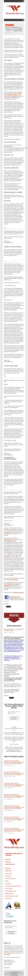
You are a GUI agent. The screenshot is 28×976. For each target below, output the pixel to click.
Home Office (8, 883)
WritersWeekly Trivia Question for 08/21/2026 (14, 629)
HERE (11, 575)
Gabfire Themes (14, 975)
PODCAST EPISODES (10, 878)
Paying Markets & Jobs (10, 891)
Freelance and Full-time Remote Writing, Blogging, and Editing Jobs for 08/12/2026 (14, 773)
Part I (6, 50)
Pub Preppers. (7, 954)
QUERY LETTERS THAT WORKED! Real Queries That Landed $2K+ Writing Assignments (13, 95)
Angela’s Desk (8, 873)
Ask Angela (15, 579)
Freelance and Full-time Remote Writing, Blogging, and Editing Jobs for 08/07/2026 (14, 784)
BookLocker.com (12, 541)
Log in (6, 973)
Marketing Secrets (9, 893)
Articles (7, 881)
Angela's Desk (9, 25)
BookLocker (7, 549)
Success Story (8, 898)
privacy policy (7, 967)
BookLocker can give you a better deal (12, 584)
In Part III (6, 528)
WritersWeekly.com (8, 532)
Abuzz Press (19, 953)
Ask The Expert (8, 888)
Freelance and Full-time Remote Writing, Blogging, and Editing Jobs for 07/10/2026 (14, 829)
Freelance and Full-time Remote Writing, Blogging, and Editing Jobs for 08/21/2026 (14, 762)
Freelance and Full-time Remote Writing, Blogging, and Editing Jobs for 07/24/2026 (14, 807)
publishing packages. (18, 592)
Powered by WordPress (13, 973)
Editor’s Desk (8, 876)
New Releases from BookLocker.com (13, 886)
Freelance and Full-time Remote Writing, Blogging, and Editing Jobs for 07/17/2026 (14, 818)
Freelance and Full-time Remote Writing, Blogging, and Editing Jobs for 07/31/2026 (14, 796)
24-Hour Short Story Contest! (11, 896)
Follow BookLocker (14, 596)
